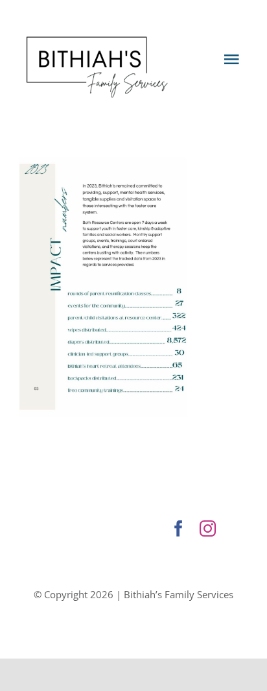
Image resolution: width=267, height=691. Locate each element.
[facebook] (178, 528)
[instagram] (208, 528)
